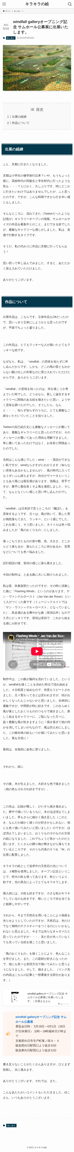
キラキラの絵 (37, 4)
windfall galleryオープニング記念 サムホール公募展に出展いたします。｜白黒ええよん (47, 997)
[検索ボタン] (70, 4)
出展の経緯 (19, 116)
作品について (20, 123)
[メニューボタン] (4, 4)
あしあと (10, 38)
